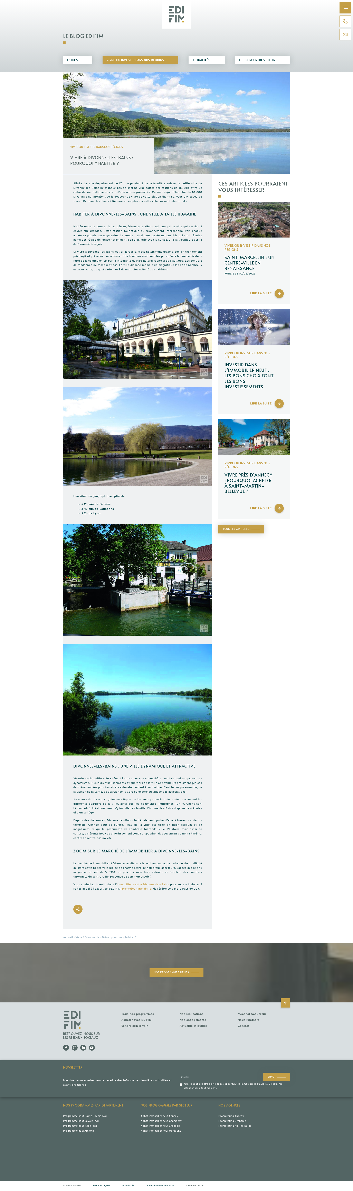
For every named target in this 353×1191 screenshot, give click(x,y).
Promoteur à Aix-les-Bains (234, 1126)
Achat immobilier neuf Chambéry (161, 1121)
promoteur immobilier (137, 888)
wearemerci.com (195, 1186)
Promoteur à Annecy (231, 1116)
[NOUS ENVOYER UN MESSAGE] (345, 34)
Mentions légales (101, 1186)
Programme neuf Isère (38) (80, 1126)
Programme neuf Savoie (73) (81, 1121)
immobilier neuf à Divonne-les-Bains (143, 884)
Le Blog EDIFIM (83, 35)
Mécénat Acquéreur (252, 1014)
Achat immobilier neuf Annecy (159, 1116)
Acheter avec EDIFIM (136, 1020)
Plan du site (128, 1186)
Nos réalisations (191, 1014)
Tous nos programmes (137, 1014)
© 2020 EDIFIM (72, 1186)
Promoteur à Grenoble (232, 1121)
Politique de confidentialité (160, 1186)
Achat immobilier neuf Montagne (161, 1131)
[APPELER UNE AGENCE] (345, 21)
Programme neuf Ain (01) (78, 1131)
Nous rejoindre (249, 1020)
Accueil (68, 937)
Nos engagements (193, 1020)
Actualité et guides (194, 1025)
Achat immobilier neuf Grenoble (160, 1126)
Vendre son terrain (134, 1025)
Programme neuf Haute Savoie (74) (85, 1116)
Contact (243, 1025)
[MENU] (345, 7)
